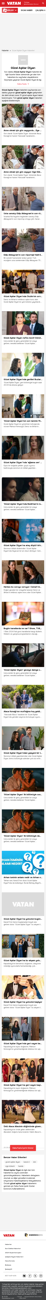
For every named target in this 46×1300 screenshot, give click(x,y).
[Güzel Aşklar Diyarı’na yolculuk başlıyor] (23, 987)
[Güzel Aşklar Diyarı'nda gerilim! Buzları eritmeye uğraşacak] (23, 364)
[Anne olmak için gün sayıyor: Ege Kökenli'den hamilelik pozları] (23, 157)
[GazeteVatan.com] (8, 1235)
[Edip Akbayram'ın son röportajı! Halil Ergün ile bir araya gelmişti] (23, 240)
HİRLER (8, 10)
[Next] (24, 1276)
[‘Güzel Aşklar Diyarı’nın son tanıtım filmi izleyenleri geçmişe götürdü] (23, 406)
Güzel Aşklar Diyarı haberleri (23, 50)
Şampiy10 (8, 1269)
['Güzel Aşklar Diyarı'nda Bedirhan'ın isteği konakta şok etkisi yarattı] (23, 489)
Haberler (5, 50)
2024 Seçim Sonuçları (13, 1253)
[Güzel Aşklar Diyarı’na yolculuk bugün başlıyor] (23, 904)
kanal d (26, 1162)
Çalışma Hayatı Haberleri (14, 1257)
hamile (20, 1166)
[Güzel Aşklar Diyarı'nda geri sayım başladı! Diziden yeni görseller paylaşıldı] (23, 1029)
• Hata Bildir (22, 1298)
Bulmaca (8, 1265)
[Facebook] (30, 1276)
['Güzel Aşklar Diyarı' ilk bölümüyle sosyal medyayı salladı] (23, 780)
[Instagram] (41, 1276)
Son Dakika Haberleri (13, 1248)
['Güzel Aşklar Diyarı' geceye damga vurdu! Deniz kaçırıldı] (23, 655)
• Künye (19, 1296)
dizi (34, 1162)
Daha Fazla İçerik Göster (23, 1148)
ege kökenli (10, 1166)
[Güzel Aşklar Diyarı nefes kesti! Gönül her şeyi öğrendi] (23, 323)
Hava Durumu (10, 1261)
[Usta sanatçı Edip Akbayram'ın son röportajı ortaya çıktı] (23, 199)
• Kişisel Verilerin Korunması (33, 1296)
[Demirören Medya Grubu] (34, 1235)
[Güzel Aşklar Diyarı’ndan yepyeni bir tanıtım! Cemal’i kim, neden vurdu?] (23, 738)
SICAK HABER (27, 10)
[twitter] (35, 1276)
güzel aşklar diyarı (13, 1162)
